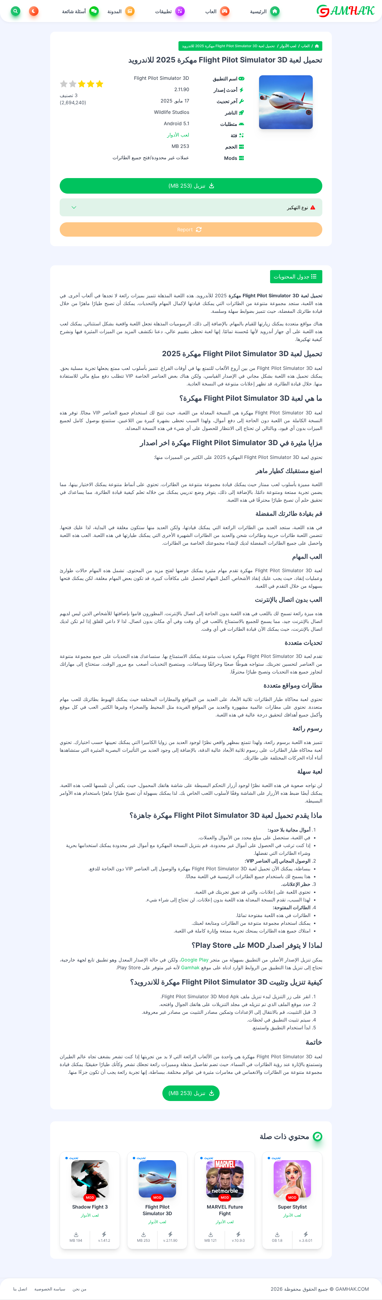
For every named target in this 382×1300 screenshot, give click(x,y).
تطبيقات (164, 11)
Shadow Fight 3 (90, 1207)
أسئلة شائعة (74, 11)
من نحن (80, 1288)
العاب (211, 11)
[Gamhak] (345, 11)
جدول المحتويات (292, 276)
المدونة (115, 11)
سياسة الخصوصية (49, 1288)
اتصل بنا (20, 1288)
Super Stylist (292, 1207)
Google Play (195, 960)
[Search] (14, 11)
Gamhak (190, 967)
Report (185, 229)
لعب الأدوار (288, 46)
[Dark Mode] (32, 11)
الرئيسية (259, 11)
